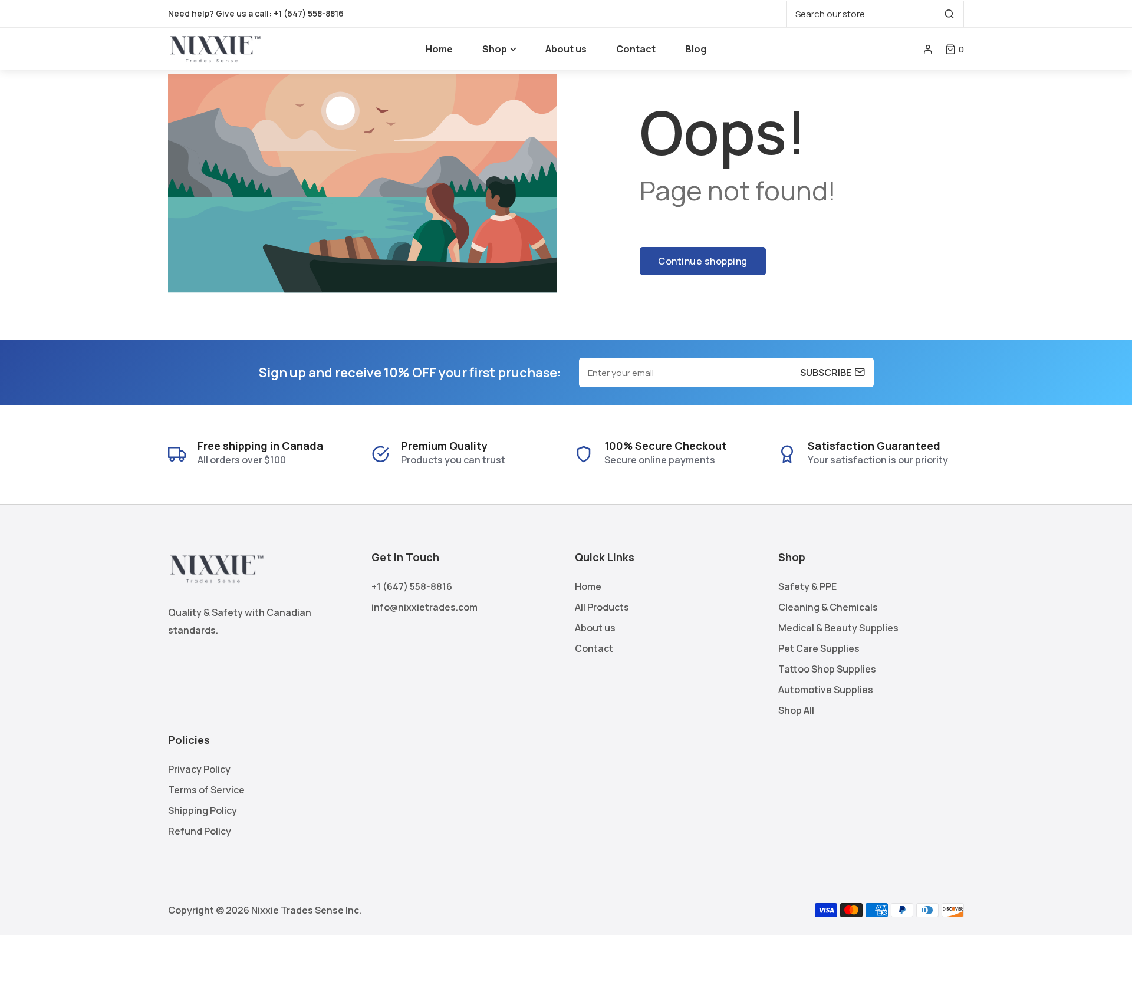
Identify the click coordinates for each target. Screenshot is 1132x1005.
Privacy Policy (199, 769)
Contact (594, 648)
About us (595, 627)
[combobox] (875, 14)
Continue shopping (703, 261)
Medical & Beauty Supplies (838, 627)
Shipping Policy (202, 810)
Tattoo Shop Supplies (827, 669)
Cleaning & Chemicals (828, 607)
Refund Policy (199, 831)
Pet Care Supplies (819, 648)
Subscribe (825, 372)
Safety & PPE (807, 586)
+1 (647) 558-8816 (309, 13)
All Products (602, 607)
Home (588, 586)
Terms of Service (206, 789)
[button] (954, 49)
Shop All (796, 710)
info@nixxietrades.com (424, 607)
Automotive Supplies (825, 689)
